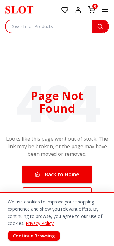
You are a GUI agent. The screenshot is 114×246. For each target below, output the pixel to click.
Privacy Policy (40, 223)
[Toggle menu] (105, 10)
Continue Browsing (34, 236)
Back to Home (62, 174)
